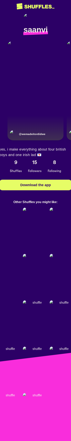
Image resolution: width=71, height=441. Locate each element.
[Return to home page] (35, 6)
